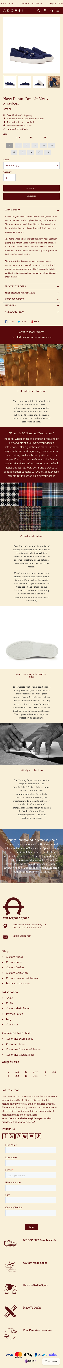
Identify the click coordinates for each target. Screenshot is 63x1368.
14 (31, 152)
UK (44, 137)
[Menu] (58, 10)
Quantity (7, 172)
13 (22, 152)
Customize (31, 196)
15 (39, 152)
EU (31, 137)
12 (14, 152)
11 (52, 145)
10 (43, 145)
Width (6, 159)
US (18, 137)
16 (47, 152)
